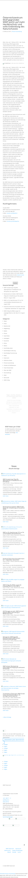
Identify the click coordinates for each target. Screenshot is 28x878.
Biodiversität (7, 326)
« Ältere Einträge (7, 717)
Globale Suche (20, 275)
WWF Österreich (10, 848)
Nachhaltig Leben (8, 348)
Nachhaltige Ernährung (10, 350)
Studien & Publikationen (10, 365)
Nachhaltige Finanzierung (10, 353)
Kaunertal (6, 340)
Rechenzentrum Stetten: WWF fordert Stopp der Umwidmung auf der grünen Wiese (13, 296)
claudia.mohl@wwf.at (12, 213)
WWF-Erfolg (7, 380)
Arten (5, 323)
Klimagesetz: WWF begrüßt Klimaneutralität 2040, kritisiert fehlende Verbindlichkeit (11, 638)
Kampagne (6, 338)
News (5, 355)
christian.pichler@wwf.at (13, 221)
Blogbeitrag (7, 328)
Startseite (2, 873)
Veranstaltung (7, 372)
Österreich (6, 358)
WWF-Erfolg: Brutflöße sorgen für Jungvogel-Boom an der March (12, 585)
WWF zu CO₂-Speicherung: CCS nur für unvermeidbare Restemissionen (13, 533)
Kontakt (14, 852)
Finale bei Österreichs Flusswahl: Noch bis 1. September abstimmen (13, 559)
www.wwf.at (6, 801)
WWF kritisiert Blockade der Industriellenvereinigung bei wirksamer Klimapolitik (14, 667)
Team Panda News (8, 368)
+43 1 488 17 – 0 (7, 798)
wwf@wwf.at (6, 800)
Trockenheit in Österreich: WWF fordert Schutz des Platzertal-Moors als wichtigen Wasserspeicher (14, 695)
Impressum (18, 848)
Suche (19, 852)
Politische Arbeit (8, 360)
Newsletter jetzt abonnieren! (14, 740)
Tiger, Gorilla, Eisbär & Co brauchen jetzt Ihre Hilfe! (14, 396)
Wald (5, 375)
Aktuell (9, 852)
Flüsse (5, 333)
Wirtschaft (6, 377)
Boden (5, 331)
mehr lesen (6, 496)
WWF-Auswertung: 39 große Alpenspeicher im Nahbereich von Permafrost (12, 289)
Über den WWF (7, 370)
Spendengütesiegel (7, 817)
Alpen (5, 321)
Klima (5, 343)
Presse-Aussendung (17, 31)
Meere (5, 345)
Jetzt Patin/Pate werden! (14, 418)
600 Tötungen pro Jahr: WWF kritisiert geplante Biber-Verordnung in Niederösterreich (13, 612)
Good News (7, 336)
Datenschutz (7, 850)
